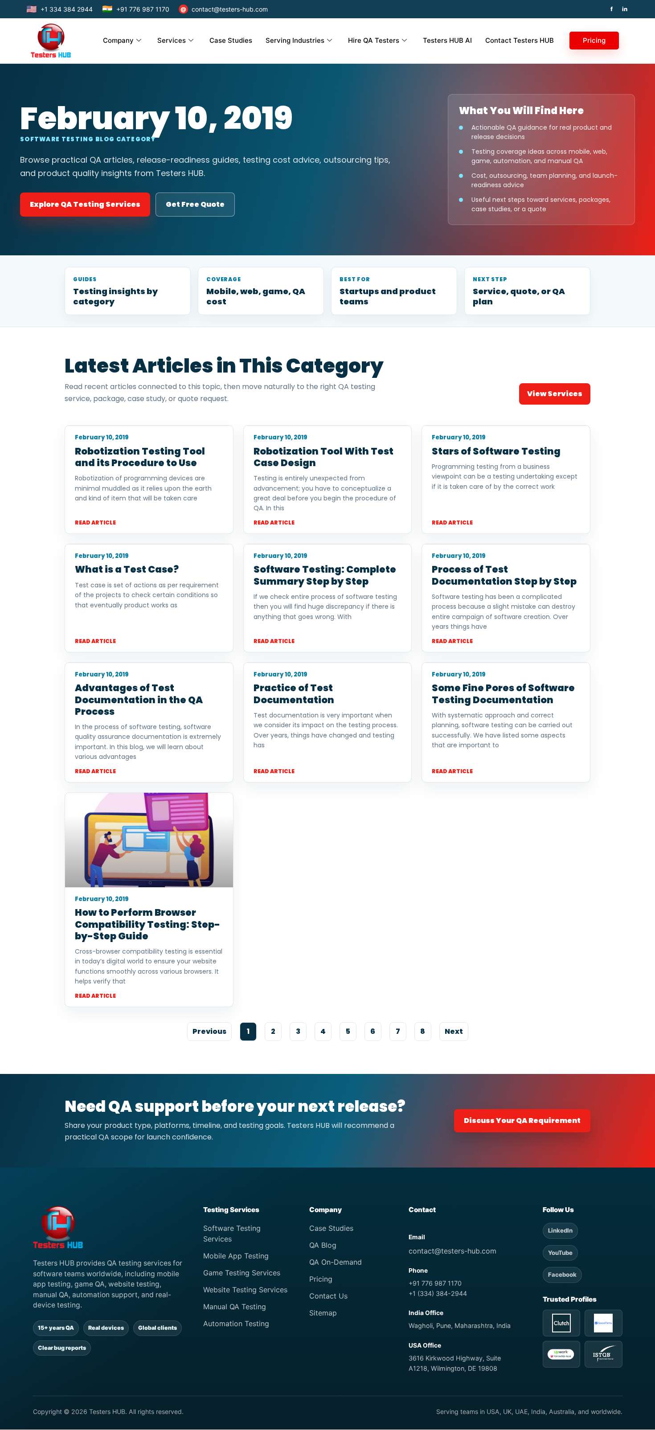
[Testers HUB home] (108, 1227)
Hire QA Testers (373, 40)
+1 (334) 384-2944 (438, 1293)
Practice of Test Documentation (294, 693)
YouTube (560, 1252)
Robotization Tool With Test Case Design (323, 457)
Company (118, 40)
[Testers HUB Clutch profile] (561, 1323)
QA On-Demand (335, 1262)
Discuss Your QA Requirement (522, 1120)
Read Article (95, 522)
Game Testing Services (241, 1272)
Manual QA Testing (234, 1306)
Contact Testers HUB (519, 40)
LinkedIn (560, 1230)
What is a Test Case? (127, 569)
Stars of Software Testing (496, 451)
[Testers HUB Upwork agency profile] (561, 1354)
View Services (554, 394)
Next (454, 1031)
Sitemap (323, 1312)
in (624, 9)
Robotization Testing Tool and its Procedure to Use (140, 457)
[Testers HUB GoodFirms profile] (603, 1323)
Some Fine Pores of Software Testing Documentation (503, 693)
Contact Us (328, 1295)
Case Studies (230, 40)
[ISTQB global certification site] (603, 1354)
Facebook (562, 1274)
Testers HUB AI (447, 40)
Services (171, 40)
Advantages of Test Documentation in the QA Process (139, 699)
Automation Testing (236, 1323)
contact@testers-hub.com (224, 9)
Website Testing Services (245, 1289)
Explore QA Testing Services (85, 204)
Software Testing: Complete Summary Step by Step (325, 575)
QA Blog (322, 1245)
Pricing (594, 40)
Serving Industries (295, 40)
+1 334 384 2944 (59, 9)
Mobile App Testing (236, 1255)
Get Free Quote (195, 204)
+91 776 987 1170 (135, 9)
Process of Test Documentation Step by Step (504, 575)
